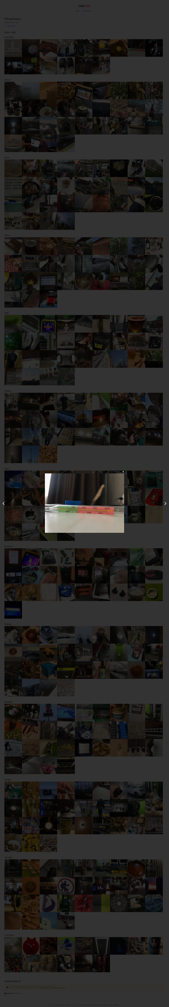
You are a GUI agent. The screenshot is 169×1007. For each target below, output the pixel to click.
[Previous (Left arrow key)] (3, 503)
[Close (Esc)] (123, 471)
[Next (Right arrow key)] (165, 503)
